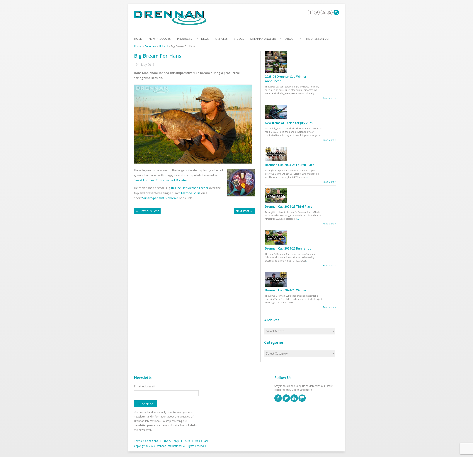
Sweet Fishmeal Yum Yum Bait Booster (160, 180)
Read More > (329, 98)
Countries (150, 46)
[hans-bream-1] (195, 124)
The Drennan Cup (317, 38)
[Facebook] (310, 12)
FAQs (186, 441)
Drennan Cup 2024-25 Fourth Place (289, 165)
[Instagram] (330, 12)
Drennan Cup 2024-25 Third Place (288, 207)
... (315, 93)
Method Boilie (190, 193)
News (205, 38)
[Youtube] (323, 12)
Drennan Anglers (263, 38)
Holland (163, 46)
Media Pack (201, 441)
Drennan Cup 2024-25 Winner (286, 290)
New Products (160, 38)
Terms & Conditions (146, 441)
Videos (239, 38)
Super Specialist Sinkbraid (160, 198)
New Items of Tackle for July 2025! (289, 123)
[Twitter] (317, 12)
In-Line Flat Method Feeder (189, 188)
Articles (221, 38)
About (290, 38)
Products (184, 38)
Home (138, 38)
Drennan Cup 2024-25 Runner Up (288, 248)
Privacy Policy (171, 441)
